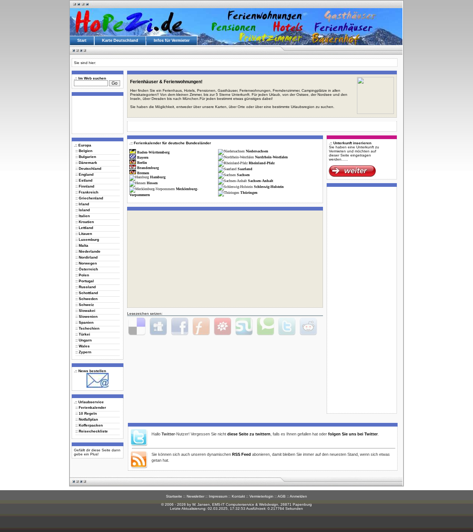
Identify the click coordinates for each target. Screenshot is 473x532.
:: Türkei (82, 334)
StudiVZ (222, 327)
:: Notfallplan (86, 419)
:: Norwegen (86, 263)
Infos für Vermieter (172, 40)
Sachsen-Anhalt (260, 181)
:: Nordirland (86, 257)
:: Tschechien (87, 328)
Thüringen (249, 193)
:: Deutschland (88, 168)
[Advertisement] (96, 114)
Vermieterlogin (261, 496)
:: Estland (83, 180)
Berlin (142, 163)
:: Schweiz (84, 305)
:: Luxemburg (87, 240)
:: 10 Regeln (86, 413)
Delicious (137, 327)
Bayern (143, 157)
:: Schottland (86, 293)
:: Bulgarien (85, 157)
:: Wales (82, 346)
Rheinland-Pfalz (262, 163)
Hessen (152, 183)
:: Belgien (83, 151)
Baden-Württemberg (153, 152)
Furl (201, 327)
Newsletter (195, 496)
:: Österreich (86, 269)
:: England (84, 174)
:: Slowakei (85, 311)
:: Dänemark (86, 163)
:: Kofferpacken (89, 425)
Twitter (287, 327)
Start (81, 40)
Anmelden (298, 496)
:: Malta (81, 245)
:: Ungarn (83, 340)
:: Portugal (84, 281)
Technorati (265, 327)
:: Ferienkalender (90, 407)
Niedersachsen (257, 151)
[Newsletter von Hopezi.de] (97, 386)
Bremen (143, 173)
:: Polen (82, 275)
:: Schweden (86, 299)
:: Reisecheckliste (91, 431)
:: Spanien (84, 322)
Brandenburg (148, 168)
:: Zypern (83, 352)
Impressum (218, 496)
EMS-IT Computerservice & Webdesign (245, 504)
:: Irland (82, 204)
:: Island (82, 210)
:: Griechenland (89, 198)
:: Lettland (84, 228)
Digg (158, 327)
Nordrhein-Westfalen (271, 157)
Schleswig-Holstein (269, 187)
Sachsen (243, 175)
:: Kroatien (84, 222)
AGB (282, 496)
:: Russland (85, 287)
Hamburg (158, 177)
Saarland (245, 169)
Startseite (174, 496)
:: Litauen (83, 234)
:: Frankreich (86, 192)
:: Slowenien (86, 316)
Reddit (308, 327)
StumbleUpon (244, 327)
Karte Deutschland (120, 40)
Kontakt (238, 496)
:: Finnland (84, 186)
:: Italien (82, 216)
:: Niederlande (88, 251)
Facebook (179, 327)
